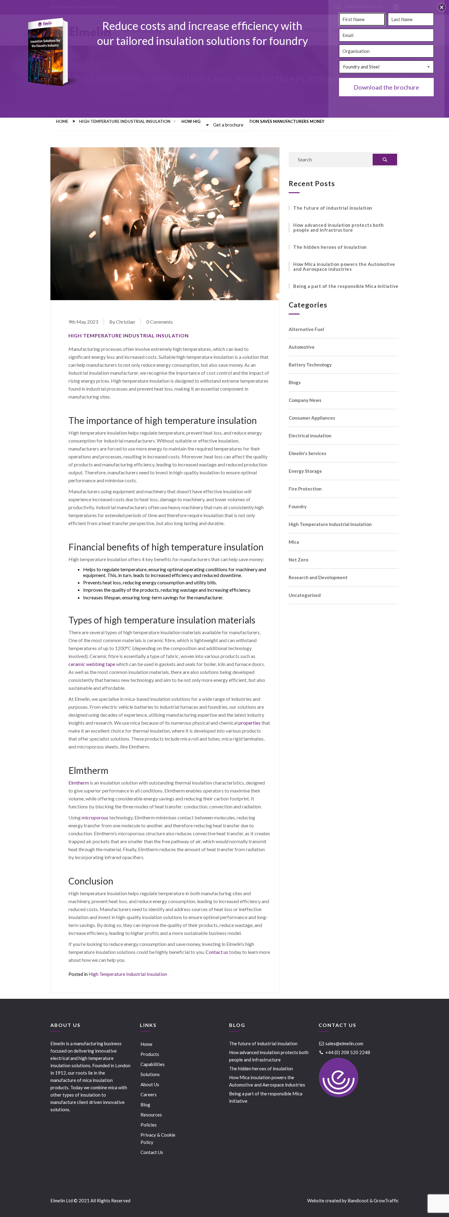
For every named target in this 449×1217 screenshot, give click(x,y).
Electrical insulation (310, 435)
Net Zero (298, 559)
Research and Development (318, 577)
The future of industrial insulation (332, 207)
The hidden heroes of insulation (330, 247)
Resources (151, 1114)
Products (150, 1054)
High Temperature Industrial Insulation (124, 121)
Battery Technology (310, 364)
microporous (95, 817)
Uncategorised (305, 595)
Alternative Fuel (306, 329)
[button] (441, 7)
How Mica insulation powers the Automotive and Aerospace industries (344, 266)
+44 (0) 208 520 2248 (347, 1052)
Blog (145, 1104)
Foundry (298, 506)
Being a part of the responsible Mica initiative (346, 286)
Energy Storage (305, 471)
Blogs (295, 382)
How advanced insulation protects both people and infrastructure (338, 227)
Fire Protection (305, 488)
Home (62, 121)
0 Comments (159, 322)
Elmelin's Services (307, 453)
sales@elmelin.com (343, 1043)
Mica (294, 542)
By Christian (122, 322)
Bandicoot (358, 1200)
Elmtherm (78, 782)
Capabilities (153, 1064)
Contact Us (152, 1152)
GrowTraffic (386, 1200)
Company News (305, 400)
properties (250, 723)
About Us (150, 1084)
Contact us (217, 952)
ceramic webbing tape (91, 664)
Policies (149, 1124)
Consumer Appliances (312, 418)
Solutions (150, 1074)
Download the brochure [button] (386, 87)
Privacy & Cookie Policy (158, 1138)
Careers (149, 1094)
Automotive (302, 347)
